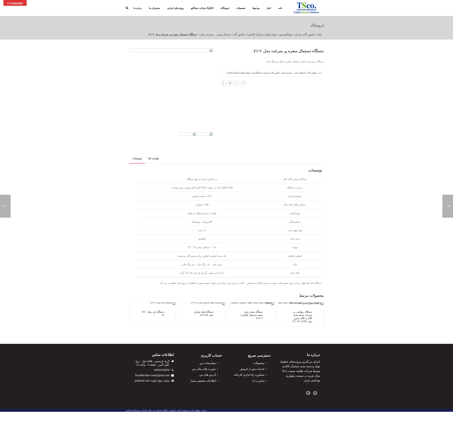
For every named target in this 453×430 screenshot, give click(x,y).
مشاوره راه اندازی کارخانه (249, 374)
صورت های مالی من (204, 368)
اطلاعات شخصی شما (203, 380)
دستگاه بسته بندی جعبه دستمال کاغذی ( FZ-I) (251, 315)
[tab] (137, 158)
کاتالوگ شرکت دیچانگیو (202, 8)
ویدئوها (256, 8)
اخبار (268, 8)
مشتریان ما (154, 8)
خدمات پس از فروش (252, 368)
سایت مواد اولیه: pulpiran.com (152, 380)
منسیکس (130, 410)
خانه (280, 8)
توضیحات (137, 158)
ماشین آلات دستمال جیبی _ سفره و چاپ (222, 34)
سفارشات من (208, 363)
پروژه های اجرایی (175, 8)
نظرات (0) (153, 158)
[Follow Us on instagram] (315, 393)
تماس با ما (258, 380)
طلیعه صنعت (162, 410)
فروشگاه (225, 8)
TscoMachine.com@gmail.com (152, 375)
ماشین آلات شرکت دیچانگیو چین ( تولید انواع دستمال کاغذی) (281, 34)
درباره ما (138, 8)
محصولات (240, 8)
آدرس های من (207, 374)
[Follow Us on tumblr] (308, 393)
